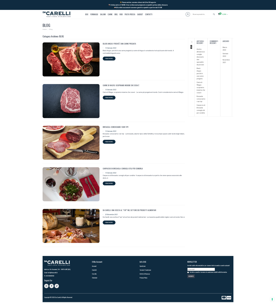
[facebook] (51, 286)
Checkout (94, 278)
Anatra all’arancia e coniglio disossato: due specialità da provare (201, 57)
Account (94, 266)
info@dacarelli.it (53, 272)
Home (45, 29)
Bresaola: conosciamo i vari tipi (116, 127)
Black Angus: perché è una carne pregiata (119, 43)
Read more (109, 58)
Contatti (94, 270)
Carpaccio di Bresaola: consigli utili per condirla (123, 168)
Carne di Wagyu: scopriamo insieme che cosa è (121, 85)
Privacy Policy (143, 278)
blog (51, 29)
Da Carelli (58, 297)
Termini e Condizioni (145, 270)
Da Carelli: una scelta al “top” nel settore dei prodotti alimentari (129, 210)
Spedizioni (142, 266)
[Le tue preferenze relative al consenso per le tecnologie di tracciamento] (272, 299)
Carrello (94, 274)
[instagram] (46, 286)
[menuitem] (87, 14)
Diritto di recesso (145, 274)
